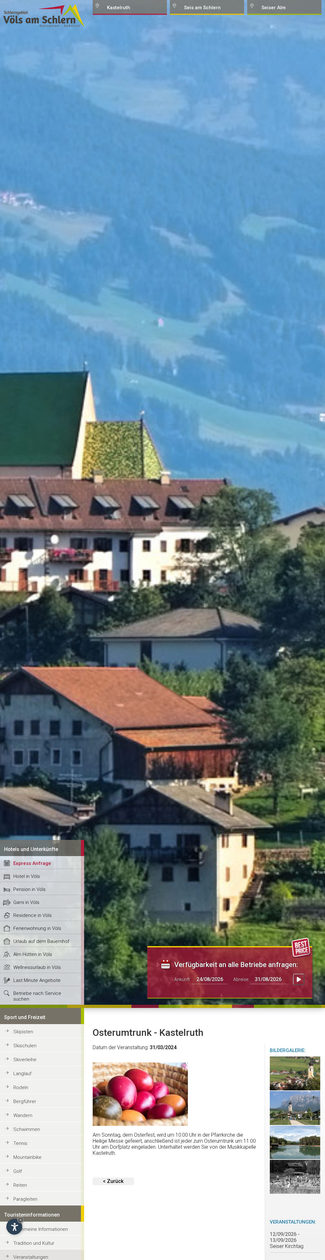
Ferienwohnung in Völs (37, 928)
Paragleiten (25, 1199)
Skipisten (23, 1032)
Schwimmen (26, 1129)
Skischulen (24, 1046)
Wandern (22, 1115)
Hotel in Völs (26, 876)
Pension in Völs (29, 889)
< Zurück (113, 1181)
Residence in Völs (32, 915)
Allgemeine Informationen (40, 1229)
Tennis (20, 1143)
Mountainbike (27, 1157)
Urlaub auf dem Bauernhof (41, 941)
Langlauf (22, 1073)
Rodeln (20, 1087)
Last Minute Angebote (37, 980)
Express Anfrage (32, 863)
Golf (17, 1171)
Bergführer (24, 1101)
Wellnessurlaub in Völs (37, 967)
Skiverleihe (24, 1059)
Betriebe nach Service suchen (37, 996)
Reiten (20, 1185)
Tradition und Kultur (33, 1243)
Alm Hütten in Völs (32, 954)
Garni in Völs (26, 902)
